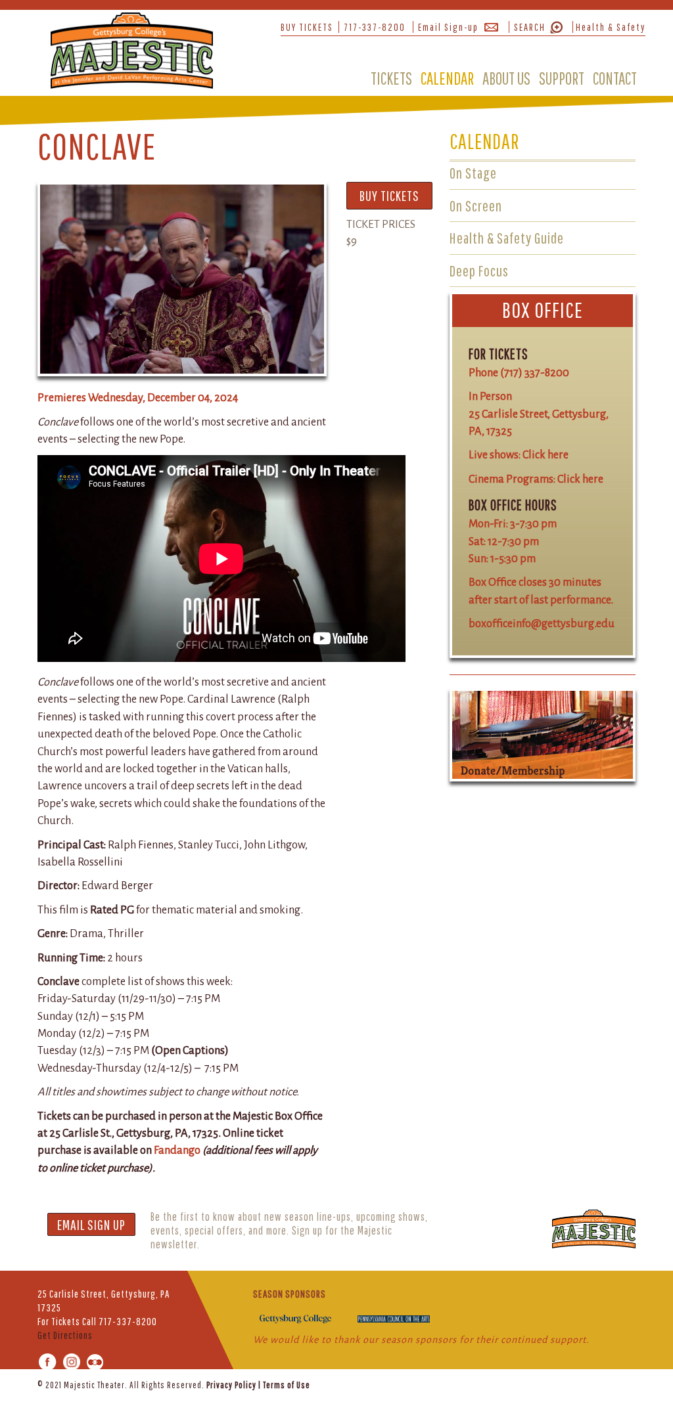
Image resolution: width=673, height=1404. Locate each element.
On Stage (473, 173)
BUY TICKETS (307, 27)
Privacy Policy (231, 1385)
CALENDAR (447, 78)
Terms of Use (286, 1385)
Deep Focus (479, 270)
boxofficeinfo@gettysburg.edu (542, 623)
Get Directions (65, 1335)
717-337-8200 (375, 27)
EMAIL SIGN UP (91, 1224)
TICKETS (391, 78)
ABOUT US (506, 78)
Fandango (177, 1150)
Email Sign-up (448, 27)
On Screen (476, 205)
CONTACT (615, 78)
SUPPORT (561, 78)
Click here (545, 455)
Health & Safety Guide (507, 238)
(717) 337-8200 (534, 372)
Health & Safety (610, 27)
